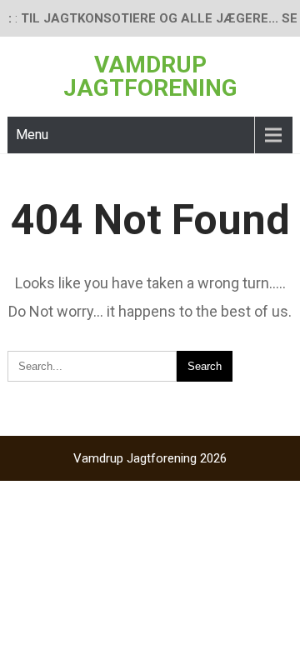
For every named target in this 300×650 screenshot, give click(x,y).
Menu (32, 134)
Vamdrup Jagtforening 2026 (150, 458)
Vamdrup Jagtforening (150, 76)
